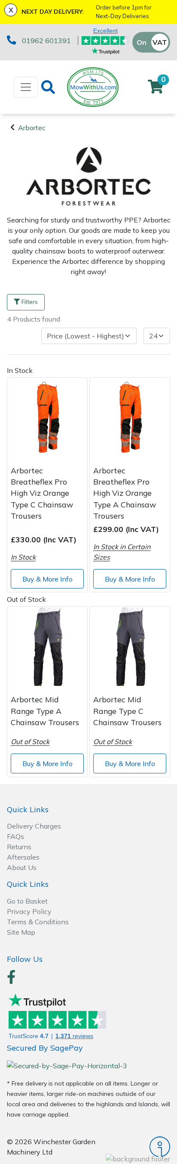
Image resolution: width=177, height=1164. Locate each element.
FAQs (15, 836)
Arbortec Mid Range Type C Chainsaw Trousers (127, 711)
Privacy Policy (29, 911)
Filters (29, 302)
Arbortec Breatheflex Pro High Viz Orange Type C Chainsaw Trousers (42, 493)
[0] (155, 89)
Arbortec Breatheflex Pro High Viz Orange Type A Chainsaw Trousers (124, 493)
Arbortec (32, 127)
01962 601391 (46, 40)
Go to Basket (27, 901)
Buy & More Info (47, 579)
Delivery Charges (34, 826)
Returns (19, 846)
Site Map (21, 932)
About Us (22, 867)
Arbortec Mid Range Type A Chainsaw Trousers (45, 711)
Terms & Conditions (38, 921)
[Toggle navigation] (26, 87)
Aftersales (23, 857)
